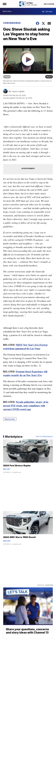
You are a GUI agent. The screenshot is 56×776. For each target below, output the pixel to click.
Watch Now (48, 4)
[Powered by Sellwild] (49, 585)
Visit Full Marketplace (44, 436)
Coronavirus (12, 23)
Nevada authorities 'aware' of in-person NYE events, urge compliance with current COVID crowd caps (26, 405)
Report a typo (10, 419)
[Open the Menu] (4, 4)
